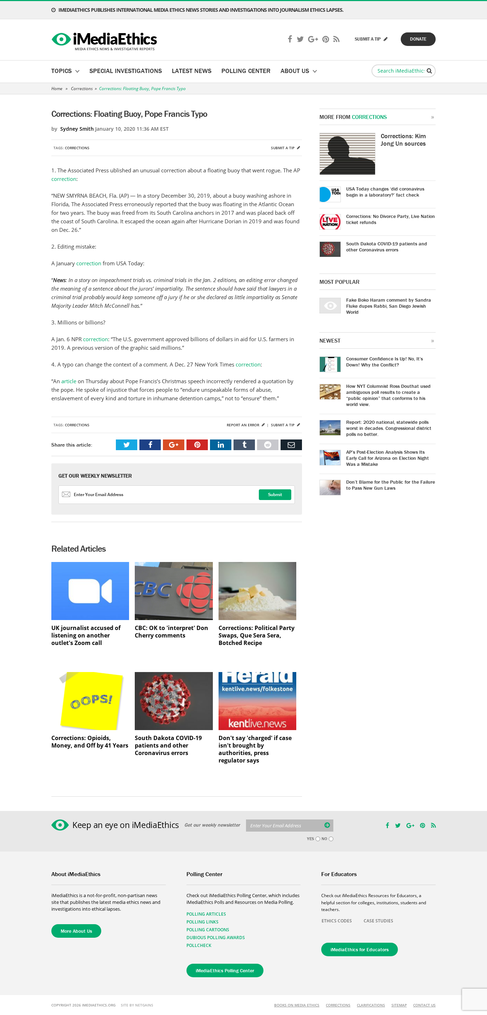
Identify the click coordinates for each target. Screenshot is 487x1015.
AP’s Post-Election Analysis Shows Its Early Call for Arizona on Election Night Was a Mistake (387, 458)
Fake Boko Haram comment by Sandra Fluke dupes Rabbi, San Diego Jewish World (388, 306)
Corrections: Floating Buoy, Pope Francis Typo (142, 88)
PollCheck (198, 945)
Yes (310, 838)
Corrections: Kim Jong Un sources (403, 139)
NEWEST (329, 340)
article (68, 381)
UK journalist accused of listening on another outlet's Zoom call (86, 635)
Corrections (82, 88)
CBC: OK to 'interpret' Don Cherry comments (171, 631)
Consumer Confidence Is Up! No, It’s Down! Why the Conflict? (384, 361)
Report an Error (243, 424)
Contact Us (424, 1005)
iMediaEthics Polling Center (225, 970)
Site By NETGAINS (137, 1005)
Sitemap (399, 1005)
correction (63, 178)
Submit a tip (283, 147)
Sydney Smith (77, 128)
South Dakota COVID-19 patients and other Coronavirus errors (168, 745)
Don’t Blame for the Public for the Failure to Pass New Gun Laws (390, 485)
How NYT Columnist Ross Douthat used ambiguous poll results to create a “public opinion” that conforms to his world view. (388, 395)
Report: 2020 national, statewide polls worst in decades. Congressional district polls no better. (388, 428)
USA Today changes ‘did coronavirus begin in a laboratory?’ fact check (385, 192)
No (324, 838)
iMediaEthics (105, 40)
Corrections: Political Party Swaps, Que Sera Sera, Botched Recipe (256, 635)
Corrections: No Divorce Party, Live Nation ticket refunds (390, 219)
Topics (61, 71)
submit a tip (368, 39)
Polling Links (202, 922)
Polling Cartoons (207, 930)
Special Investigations (125, 71)
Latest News (191, 71)
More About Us (76, 931)
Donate (418, 39)
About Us (295, 71)
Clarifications (371, 1005)
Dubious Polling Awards (215, 938)
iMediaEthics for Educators (359, 949)
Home (56, 88)
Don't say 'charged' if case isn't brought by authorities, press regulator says (255, 749)
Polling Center (246, 71)
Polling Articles (206, 914)
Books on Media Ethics (296, 1005)
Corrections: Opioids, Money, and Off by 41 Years (89, 741)
